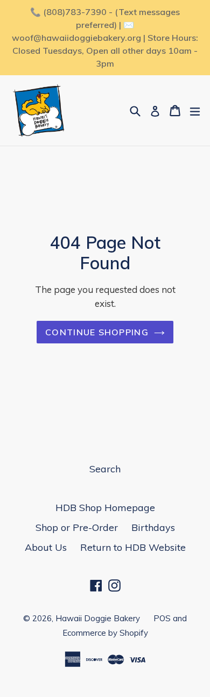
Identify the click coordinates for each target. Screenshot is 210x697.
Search (105, 469)
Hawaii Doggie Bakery (97, 618)
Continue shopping (97, 332)
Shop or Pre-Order (77, 527)
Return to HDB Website (133, 547)
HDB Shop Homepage (105, 507)
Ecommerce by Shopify (105, 633)
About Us (46, 547)
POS (162, 618)
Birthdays (153, 527)
